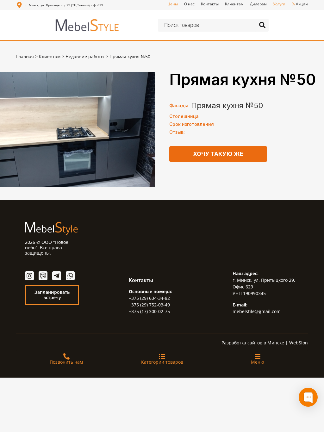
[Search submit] (262, 25)
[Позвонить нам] (66, 356)
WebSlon (298, 343)
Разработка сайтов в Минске (252, 343)
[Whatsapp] (70, 275)
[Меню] (257, 356)
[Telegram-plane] (56, 275)
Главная (25, 56)
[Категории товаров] (162, 356)
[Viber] (43, 275)
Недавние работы (84, 56)
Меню (257, 362)
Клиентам (49, 56)
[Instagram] (29, 275)
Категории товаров (162, 362)
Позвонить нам (66, 362)
